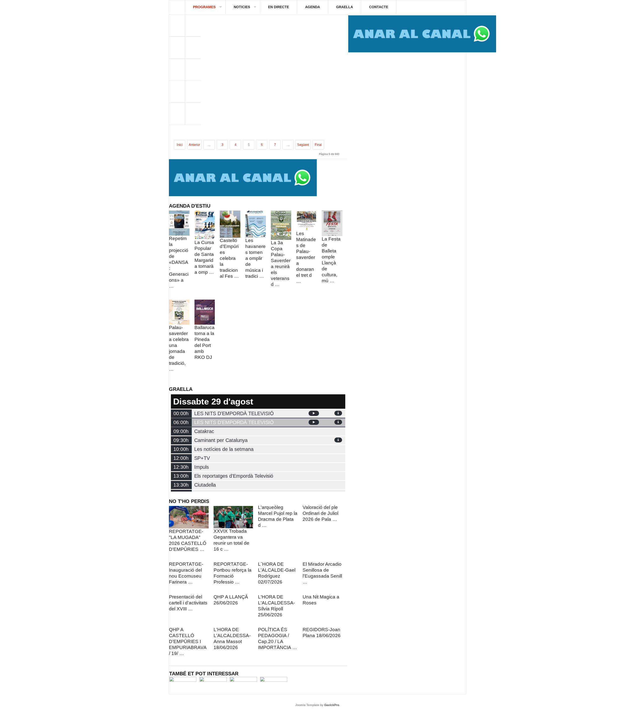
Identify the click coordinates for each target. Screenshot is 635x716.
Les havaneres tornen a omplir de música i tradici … (255, 258)
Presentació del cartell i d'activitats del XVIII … (188, 602)
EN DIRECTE (278, 7)
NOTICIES (242, 7)
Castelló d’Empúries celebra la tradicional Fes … (229, 258)
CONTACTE (378, 7)
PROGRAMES (204, 7)
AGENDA (312, 7)
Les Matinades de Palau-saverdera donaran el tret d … (306, 257)
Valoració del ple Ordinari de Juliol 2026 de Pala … (320, 513)
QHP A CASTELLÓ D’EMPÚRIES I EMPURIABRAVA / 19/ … (187, 641)
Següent (303, 145)
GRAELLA (344, 7)
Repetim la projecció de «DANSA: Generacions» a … (179, 262)
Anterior (194, 145)
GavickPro (331, 705)
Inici (180, 145)
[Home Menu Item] (177, 7)
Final (318, 145)
